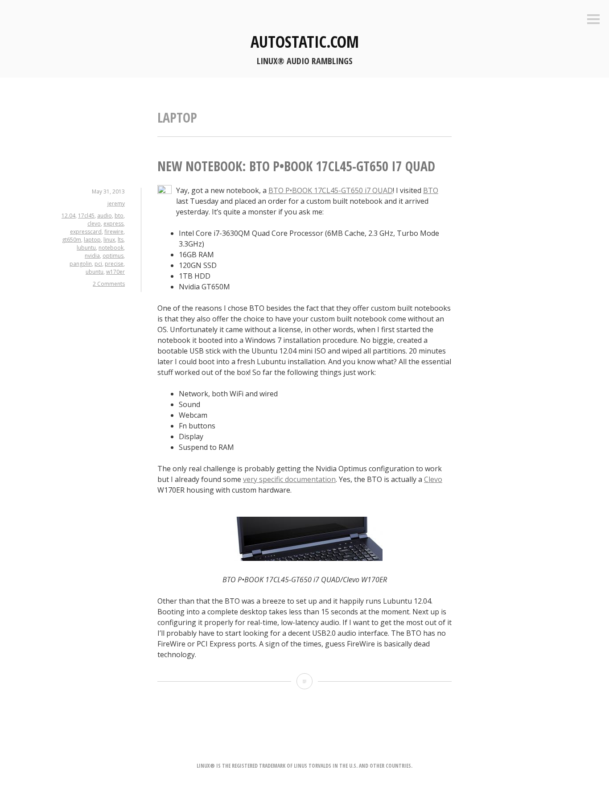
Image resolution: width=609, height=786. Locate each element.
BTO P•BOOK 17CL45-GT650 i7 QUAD (330, 190)
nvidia (92, 255)
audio (104, 215)
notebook (111, 247)
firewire (113, 231)
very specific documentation (289, 479)
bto (119, 215)
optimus (113, 255)
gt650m (71, 239)
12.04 (68, 215)
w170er (115, 272)
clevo (94, 223)
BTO (430, 190)
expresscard (86, 231)
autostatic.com (305, 42)
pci (98, 263)
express (113, 223)
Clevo (433, 479)
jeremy (116, 203)
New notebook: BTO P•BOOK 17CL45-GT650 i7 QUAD (296, 166)
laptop (92, 239)
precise (114, 263)
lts (120, 239)
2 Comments (109, 284)
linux (109, 239)
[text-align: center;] (304, 558)
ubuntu (94, 272)
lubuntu (86, 247)
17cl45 (86, 215)
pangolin (81, 263)
